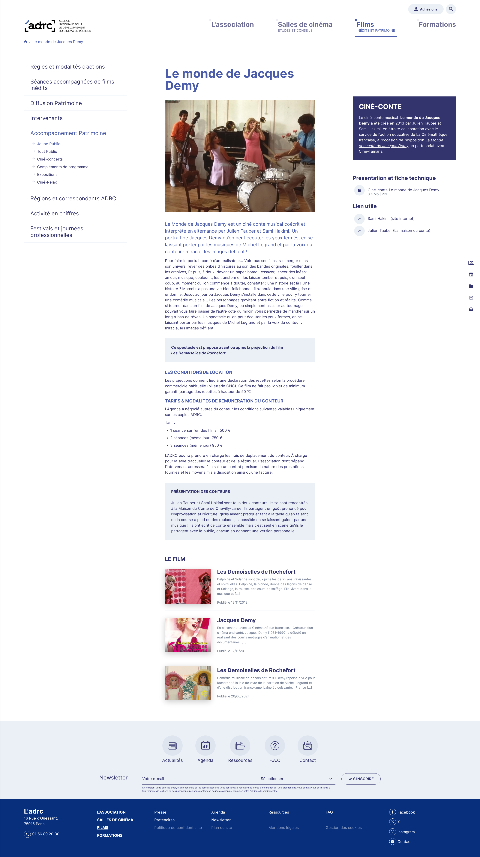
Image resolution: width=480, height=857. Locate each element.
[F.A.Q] (471, 298)
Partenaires (164, 820)
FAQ (329, 812)
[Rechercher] (451, 9)
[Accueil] (58, 25)
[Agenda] (471, 274)
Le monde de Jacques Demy (58, 42)
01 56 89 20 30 (45, 834)
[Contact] (471, 309)
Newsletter (221, 820)
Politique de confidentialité (264, 791)
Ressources (278, 812)
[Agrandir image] (240, 156)
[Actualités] (471, 263)
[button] (295, 779)
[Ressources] (471, 286)
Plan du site (221, 827)
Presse (160, 812)
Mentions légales (283, 827)
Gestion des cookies (344, 827)
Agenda (218, 812)
